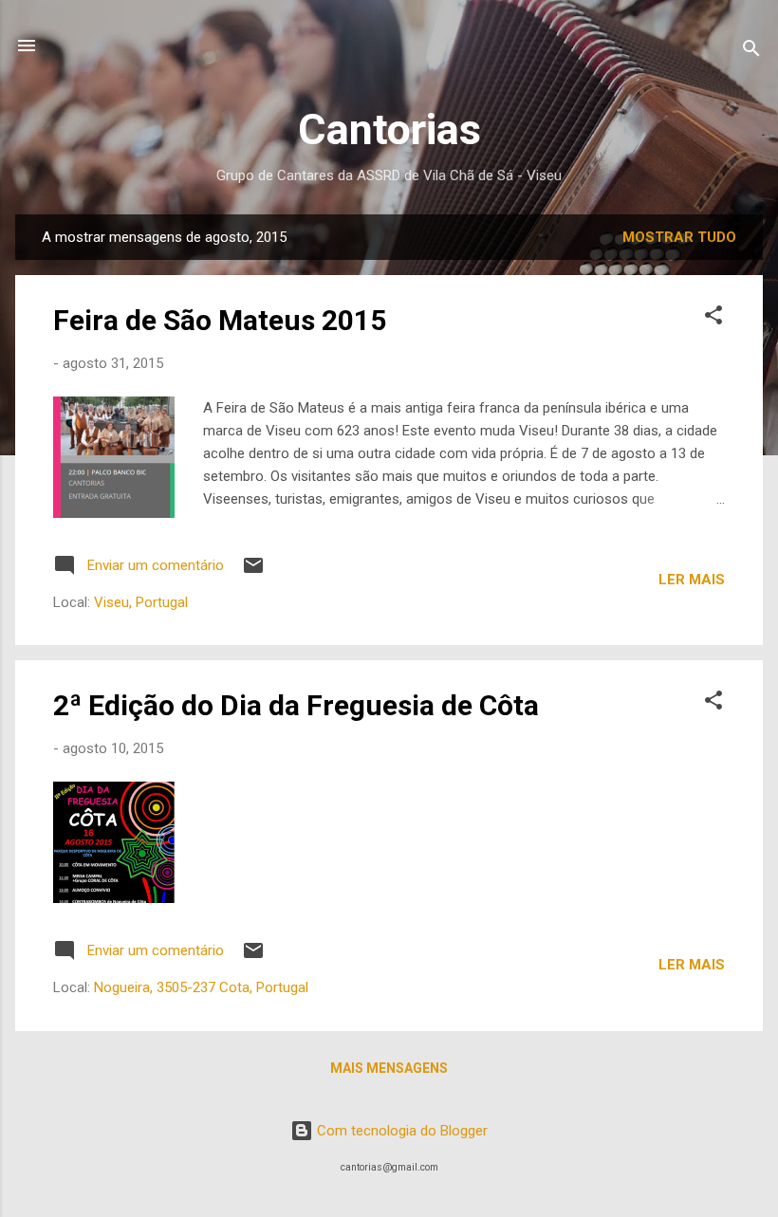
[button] (713, 318)
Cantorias (389, 129)
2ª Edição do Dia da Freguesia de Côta (296, 705)
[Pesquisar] (751, 52)
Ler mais (691, 579)
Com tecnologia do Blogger (400, 1130)
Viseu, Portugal (141, 602)
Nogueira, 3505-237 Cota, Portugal (201, 987)
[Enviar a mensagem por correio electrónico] (253, 572)
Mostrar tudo (679, 237)
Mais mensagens (389, 1068)
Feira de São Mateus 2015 (219, 320)
